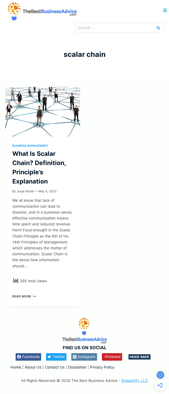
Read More (24, 296)
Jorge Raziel (25, 191)
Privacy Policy (102, 367)
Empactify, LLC (134, 380)
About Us (33, 367)
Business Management (30, 145)
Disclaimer (78, 367)
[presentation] (42, 112)
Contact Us (55, 367)
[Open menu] (165, 10)
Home (16, 367)
